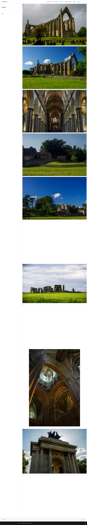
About (79, 1)
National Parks (68, 1)
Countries (61, 1)
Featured (48, 1)
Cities (74, 1)
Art (52, 1)
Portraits (56, 1)
